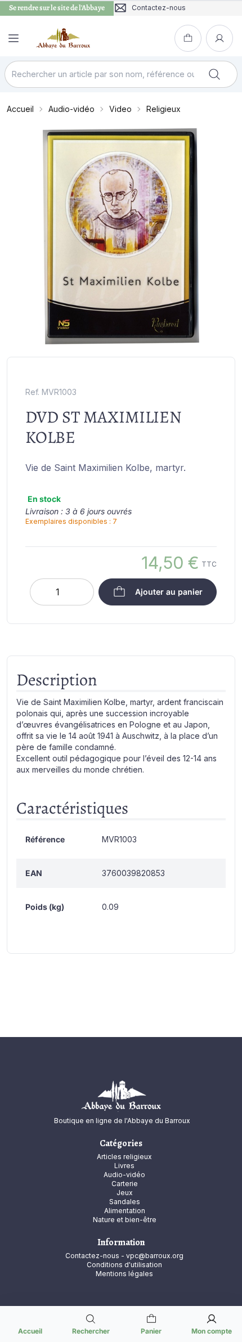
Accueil (20, 109)
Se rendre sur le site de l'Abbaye (57, 8)
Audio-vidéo (71, 109)
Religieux (163, 109)
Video (120, 109)
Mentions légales (124, 1273)
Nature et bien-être (124, 1219)
